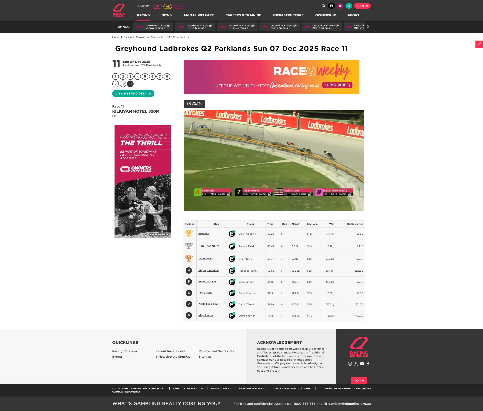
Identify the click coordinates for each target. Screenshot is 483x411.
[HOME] (120, 11)
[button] (153, 26)
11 (130, 84)
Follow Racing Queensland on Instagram (350, 363)
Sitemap (205, 356)
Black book (331, 6)
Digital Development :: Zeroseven (347, 388)
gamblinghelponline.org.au (349, 404)
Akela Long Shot (208, 304)
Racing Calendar (124, 351)
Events (117, 356)
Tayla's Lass (205, 292)
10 (123, 84)
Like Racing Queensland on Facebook (368, 363)
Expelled (203, 233)
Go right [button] (368, 27)
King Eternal (205, 315)
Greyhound (178, 6)
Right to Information (188, 388)
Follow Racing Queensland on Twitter (356, 363)
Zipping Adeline (208, 270)
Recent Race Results (171, 351)
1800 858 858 (304, 404)
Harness (167, 6)
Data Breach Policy (253, 388)
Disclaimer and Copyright (292, 388)
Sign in (362, 6)
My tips (340, 6)
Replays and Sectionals (216, 351)
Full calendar (348, 6)
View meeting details (133, 93)
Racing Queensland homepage (359, 346)
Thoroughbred (157, 6)
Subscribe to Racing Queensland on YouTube (362, 363)
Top (357, 380)
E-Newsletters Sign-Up (172, 356)
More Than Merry (208, 245)
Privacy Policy (221, 388)
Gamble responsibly (126, 391)
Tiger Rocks (205, 258)
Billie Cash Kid (207, 281)
